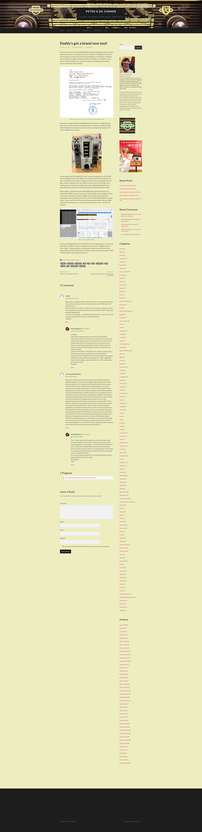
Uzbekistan (122, 600)
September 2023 (123, 740)
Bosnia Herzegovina (124, 301)
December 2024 (123, 690)
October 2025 (123, 658)
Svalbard (76, 260)
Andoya (63, 263)
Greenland (122, 393)
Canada (121, 317)
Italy (120, 429)
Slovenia (121, 541)
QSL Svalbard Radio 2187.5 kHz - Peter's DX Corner (80, 478)
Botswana (122, 304)
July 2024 (122, 707)
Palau (121, 508)
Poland (121, 518)
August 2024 (122, 704)
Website (62, 538)
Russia (121, 531)
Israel (120, 426)
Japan (121, 439)
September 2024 (123, 700)
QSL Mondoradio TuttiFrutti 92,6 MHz (129, 192)
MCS (93, 263)
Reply (67, 322)
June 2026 (122, 631)
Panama (121, 511)
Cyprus (121, 340)
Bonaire (121, 298)
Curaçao (121, 337)
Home (61, 30)
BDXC (121, 74)
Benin (121, 294)
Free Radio (122, 377)
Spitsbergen (74, 266)
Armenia (121, 268)
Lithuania (122, 452)
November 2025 (123, 654)
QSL (68, 266)
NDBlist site (88, 244)
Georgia (121, 380)
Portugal (121, 521)
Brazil (121, 308)
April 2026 (122, 638)
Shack (78, 30)
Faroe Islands (123, 367)
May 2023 (122, 753)
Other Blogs (98, 30)
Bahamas (121, 285)
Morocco (121, 479)
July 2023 (122, 746)
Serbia (121, 534)
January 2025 (123, 687)
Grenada (121, 396)
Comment (63, 503)
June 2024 (122, 710)
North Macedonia (124, 498)
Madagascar (122, 462)
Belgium (121, 291)
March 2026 (122, 641)
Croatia (121, 334)
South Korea (122, 551)
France (121, 373)
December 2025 (123, 651)
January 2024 (123, 727)
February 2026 (123, 644)
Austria (121, 278)
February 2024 (123, 723)
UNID (121, 590)
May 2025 (122, 674)
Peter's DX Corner (101, 11)
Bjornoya (70, 263)
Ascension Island (124, 271)
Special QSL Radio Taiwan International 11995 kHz (102, 273)
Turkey (121, 584)
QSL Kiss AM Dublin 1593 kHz (127, 185)
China (121, 327)
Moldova (121, 472)
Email (62, 530)
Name (62, 522)
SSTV (106, 30)
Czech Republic (123, 344)
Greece (121, 390)
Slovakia (121, 538)
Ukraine (121, 587)
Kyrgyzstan (122, 446)
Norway (121, 505)
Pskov (63, 266)
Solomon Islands (123, 544)
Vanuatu (121, 604)
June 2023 (122, 750)
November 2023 (123, 733)
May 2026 (122, 635)
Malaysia (121, 465)
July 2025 (122, 667)
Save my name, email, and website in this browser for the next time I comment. (86, 546)
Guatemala (122, 403)
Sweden (121, 571)
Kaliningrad (122, 442)
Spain (120, 557)
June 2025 (122, 671)
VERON (121, 76)
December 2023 (123, 730)
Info (64, 260)
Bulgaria (121, 314)
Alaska (121, 248)
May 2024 (122, 713)
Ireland (121, 423)
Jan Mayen (68, 260)
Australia (121, 275)
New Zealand (123, 495)
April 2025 (122, 677)
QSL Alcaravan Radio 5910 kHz (69, 273)
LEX (84, 263)
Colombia (122, 331)
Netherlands (122, 492)
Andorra (121, 255)
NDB (72, 260)
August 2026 (122, 625)
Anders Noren (133, 821)
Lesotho (121, 449)
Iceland (121, 409)
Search (121, 44)
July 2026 (122, 628)
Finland (121, 370)
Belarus (121, 288)
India (120, 413)
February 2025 (123, 684)
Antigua (121, 261)
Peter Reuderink (77, 47)
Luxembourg (122, 456)
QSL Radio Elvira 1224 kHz (133, 234)
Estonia (121, 360)
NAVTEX (121, 485)
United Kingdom (123, 594)
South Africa (122, 548)
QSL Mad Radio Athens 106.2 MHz (128, 195)
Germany (122, 383)
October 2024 (123, 697)
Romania (121, 528)
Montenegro (122, 475)
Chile (120, 324)
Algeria (121, 252)
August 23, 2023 (65, 47)
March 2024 (122, 720)
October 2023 (123, 737)
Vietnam (121, 610)
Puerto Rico (122, 525)
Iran (120, 419)
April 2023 (122, 756)
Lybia (120, 459)
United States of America (126, 597)
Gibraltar (121, 387)
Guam (121, 400)
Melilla (121, 469)
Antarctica (122, 258)
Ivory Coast (122, 433)
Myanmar (122, 482)
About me (70, 30)
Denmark (122, 347)
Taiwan (121, 574)
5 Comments (89, 47)
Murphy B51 (100, 263)
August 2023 (122, 743)
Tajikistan (122, 577)
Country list (87, 30)
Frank (122, 234)
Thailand (121, 581)
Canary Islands (123, 321)
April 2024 (122, 717)
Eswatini (121, 363)
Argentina (122, 265)
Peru (120, 515)
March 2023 (122, 760)
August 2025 (122, 664)
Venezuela (122, 607)
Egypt (121, 357)
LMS (89, 263)
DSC (120, 354)
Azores (121, 281)
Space (121, 554)
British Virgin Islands (125, 311)
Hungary (121, 406)
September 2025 (123, 661)
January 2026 (123, 648)
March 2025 (122, 681)
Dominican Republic (124, 350)
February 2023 (123, 763)
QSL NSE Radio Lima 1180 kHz (127, 189)
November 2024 (123, 694)
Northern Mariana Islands (126, 502)
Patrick (67, 296)
